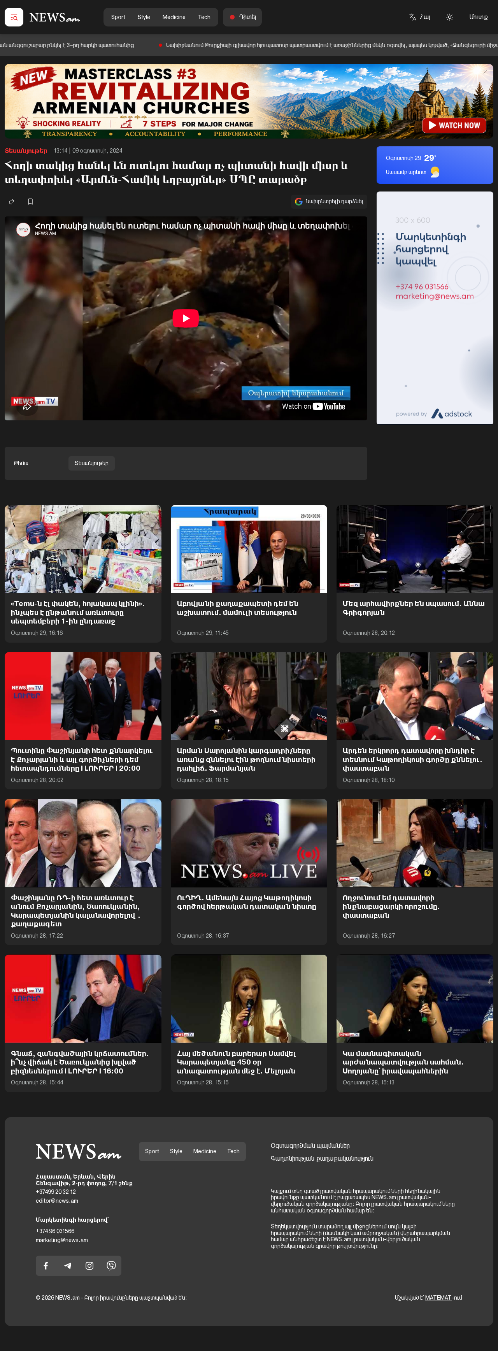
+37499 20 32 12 (56, 1192)
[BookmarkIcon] (30, 202)
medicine (174, 17)
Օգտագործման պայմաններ (310, 1145)
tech (204, 17)
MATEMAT (438, 1298)
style (144, 17)
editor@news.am (57, 1201)
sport (118, 17)
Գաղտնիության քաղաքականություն (322, 1158)
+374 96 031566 (55, 1231)
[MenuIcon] (14, 17)
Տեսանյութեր (26, 151)
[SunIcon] (449, 17)
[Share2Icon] (12, 202)
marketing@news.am (62, 1240)
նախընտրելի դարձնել (334, 201)
